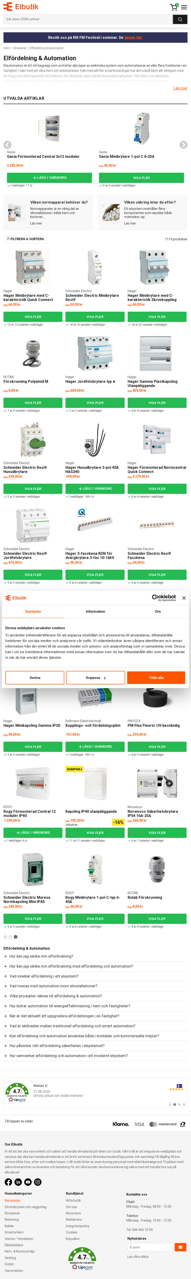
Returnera (73, 1213)
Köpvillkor (73, 1239)
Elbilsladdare (14, 1245)
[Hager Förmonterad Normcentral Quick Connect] (157, 439)
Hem (6, 48)
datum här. (133, 37)
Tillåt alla (156, 678)
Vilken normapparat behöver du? (59, 202)
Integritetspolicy (77, 1226)
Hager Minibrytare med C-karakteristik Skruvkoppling (152, 297)
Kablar (9, 1226)
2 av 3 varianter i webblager (23, 496)
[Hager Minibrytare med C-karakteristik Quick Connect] (33, 267)
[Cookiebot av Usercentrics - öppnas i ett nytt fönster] (155, 597)
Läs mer (181, 88)
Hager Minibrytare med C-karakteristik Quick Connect (28, 297)
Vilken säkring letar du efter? (150, 202)
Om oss (71, 1207)
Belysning (12, 1219)
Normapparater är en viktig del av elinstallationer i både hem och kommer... (54, 213)
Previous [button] (7, 145)
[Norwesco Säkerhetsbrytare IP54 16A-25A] (157, 783)
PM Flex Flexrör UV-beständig (154, 725)
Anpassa (93, 678)
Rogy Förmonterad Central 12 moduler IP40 (29, 813)
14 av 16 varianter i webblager (87, 324)
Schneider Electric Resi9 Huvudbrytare (25, 469)
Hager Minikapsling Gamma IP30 (31, 725)
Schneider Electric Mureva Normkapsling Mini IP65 (26, 899)
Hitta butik (73, 1200)
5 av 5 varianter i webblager (23, 754)
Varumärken (14, 1270)
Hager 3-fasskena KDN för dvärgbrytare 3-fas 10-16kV (89, 555)
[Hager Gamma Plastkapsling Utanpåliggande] (157, 353)
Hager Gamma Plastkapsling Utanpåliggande (152, 383)
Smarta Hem (14, 1232)
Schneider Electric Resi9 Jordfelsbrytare (25, 555)
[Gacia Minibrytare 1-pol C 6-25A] (141, 128)
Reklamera (74, 1219)
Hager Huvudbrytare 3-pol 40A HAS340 (92, 469)
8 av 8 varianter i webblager (148, 410)
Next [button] (184, 145)
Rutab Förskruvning (145, 897)
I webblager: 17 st (21, 185)
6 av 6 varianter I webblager (119, 185)
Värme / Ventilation (19, 1239)
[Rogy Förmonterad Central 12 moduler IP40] (33, 783)
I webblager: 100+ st (81, 496)
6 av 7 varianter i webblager (148, 840)
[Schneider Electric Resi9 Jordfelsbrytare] (33, 525)
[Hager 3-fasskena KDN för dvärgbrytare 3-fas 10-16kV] (95, 525)
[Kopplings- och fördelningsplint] (95, 697)
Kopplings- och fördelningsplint (92, 725)
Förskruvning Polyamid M (25, 381)
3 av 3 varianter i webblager (23, 582)
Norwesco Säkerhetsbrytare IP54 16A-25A (153, 813)
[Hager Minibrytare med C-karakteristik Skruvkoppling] (157, 267)
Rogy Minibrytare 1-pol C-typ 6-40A (92, 899)
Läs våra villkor (138, 1257)
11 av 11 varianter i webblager (87, 840)
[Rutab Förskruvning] (157, 869)
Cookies (72, 1232)
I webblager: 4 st (17, 840)
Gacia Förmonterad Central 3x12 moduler (43, 156)
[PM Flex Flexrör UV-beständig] (157, 697)
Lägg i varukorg (52, 177)
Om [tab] (158, 611)
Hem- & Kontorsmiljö (20, 1251)
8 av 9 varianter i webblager (148, 754)
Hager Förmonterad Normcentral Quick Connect (157, 469)
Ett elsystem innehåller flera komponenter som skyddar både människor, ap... (148, 213)
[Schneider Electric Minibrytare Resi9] (95, 267)
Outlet (9, 1264)
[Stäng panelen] (184, 597)
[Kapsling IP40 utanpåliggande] (95, 783)
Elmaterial (19, 48)
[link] (95, 1092)
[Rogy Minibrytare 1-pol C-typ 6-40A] (95, 869)
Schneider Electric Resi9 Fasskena (149, 555)
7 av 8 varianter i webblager (23, 410)
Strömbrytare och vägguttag (26, 1207)
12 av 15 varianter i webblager (25, 324)
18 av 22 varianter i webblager (149, 324)
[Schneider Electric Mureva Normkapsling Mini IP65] (33, 869)
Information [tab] (95, 611)
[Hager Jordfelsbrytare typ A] (95, 353)
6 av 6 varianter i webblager (148, 582)
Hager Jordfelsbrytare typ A (90, 381)
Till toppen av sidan (19, 1121)
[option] (49, 149)
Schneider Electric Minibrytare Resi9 (92, 297)
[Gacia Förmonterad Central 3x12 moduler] (49, 128)
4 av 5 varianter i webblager (23, 926)
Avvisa (35, 678)
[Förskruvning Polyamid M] (33, 353)
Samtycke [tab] (33, 611)
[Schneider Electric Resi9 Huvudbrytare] (33, 439)
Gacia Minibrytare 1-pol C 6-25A (126, 156)
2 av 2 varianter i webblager (85, 410)
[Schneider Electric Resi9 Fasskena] (157, 525)
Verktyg (10, 1258)
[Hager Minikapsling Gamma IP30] (33, 697)
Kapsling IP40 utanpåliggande (91, 811)
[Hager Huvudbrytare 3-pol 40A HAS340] (95, 439)
